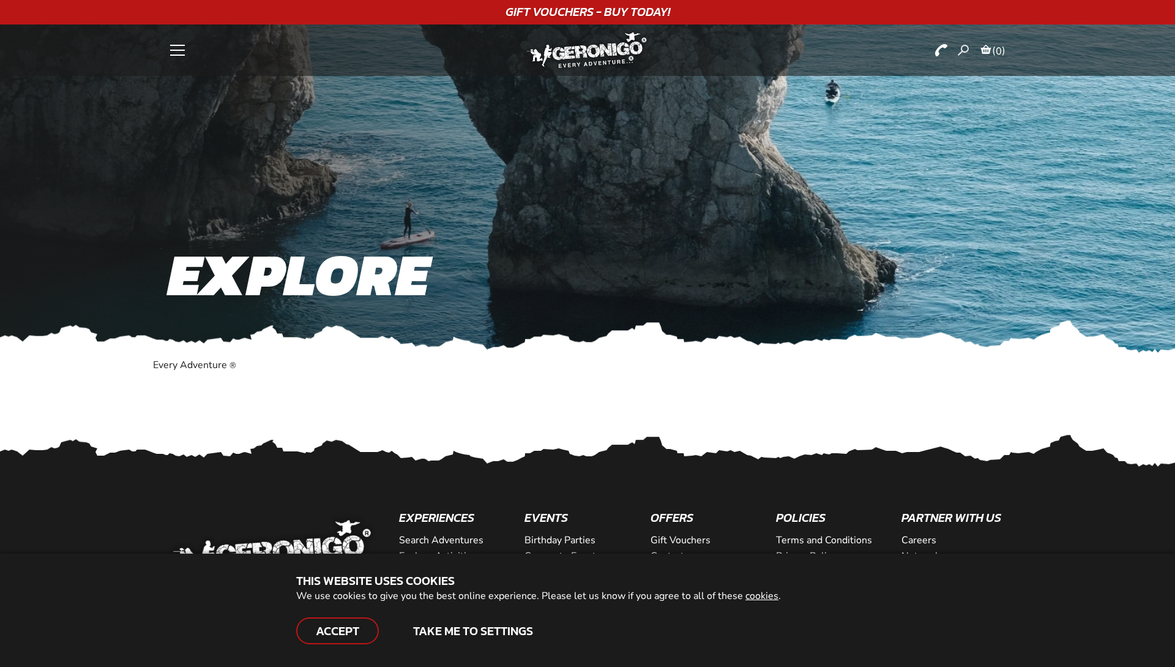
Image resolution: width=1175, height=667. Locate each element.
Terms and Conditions (824, 540)
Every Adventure (194, 365)
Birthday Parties (559, 540)
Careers (918, 540)
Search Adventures (441, 540)
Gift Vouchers (681, 540)
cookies (761, 596)
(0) (998, 51)
